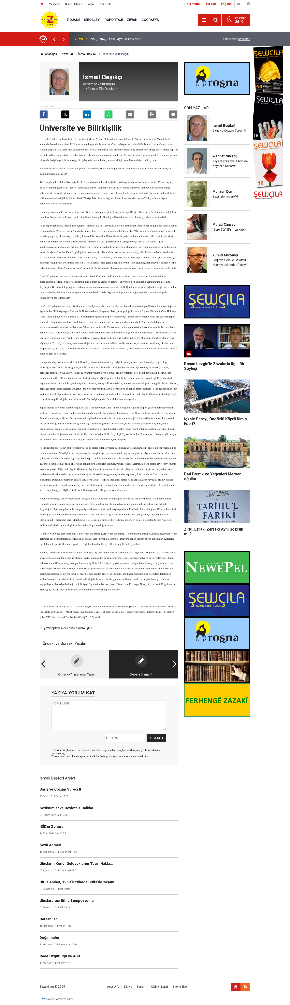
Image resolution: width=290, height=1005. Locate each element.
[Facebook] (44, 114)
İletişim (141, 986)
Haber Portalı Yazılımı (59, 999)
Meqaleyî (92, 20)
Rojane (73, 20)
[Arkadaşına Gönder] (130, 114)
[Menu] (204, 20)
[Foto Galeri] (248, 4)
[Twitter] (65, 114)
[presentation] (54, 39)
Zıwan (132, 20)
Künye (128, 986)
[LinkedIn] (87, 114)
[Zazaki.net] (49, 19)
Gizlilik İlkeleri (159, 986)
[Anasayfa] (42, 4)
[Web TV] (239, 4)
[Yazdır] (152, 114)
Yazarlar (67, 54)
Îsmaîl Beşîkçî (87, 54)
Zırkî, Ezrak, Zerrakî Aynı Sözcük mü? (115, 39)
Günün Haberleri (74, 4)
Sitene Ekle (105, 4)
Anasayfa (50, 54)
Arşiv (91, 4)
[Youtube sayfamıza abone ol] (235, 987)
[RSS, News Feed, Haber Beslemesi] (245, 987)
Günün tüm (236, 39)
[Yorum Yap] (173, 114)
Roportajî (114, 20)
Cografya (150, 20)
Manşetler (54, 4)
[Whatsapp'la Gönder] (108, 114)
